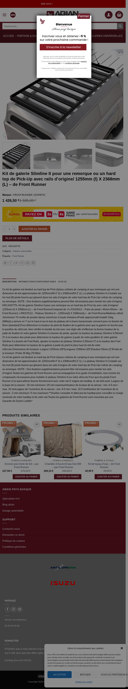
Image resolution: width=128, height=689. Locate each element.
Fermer (83, 16)
